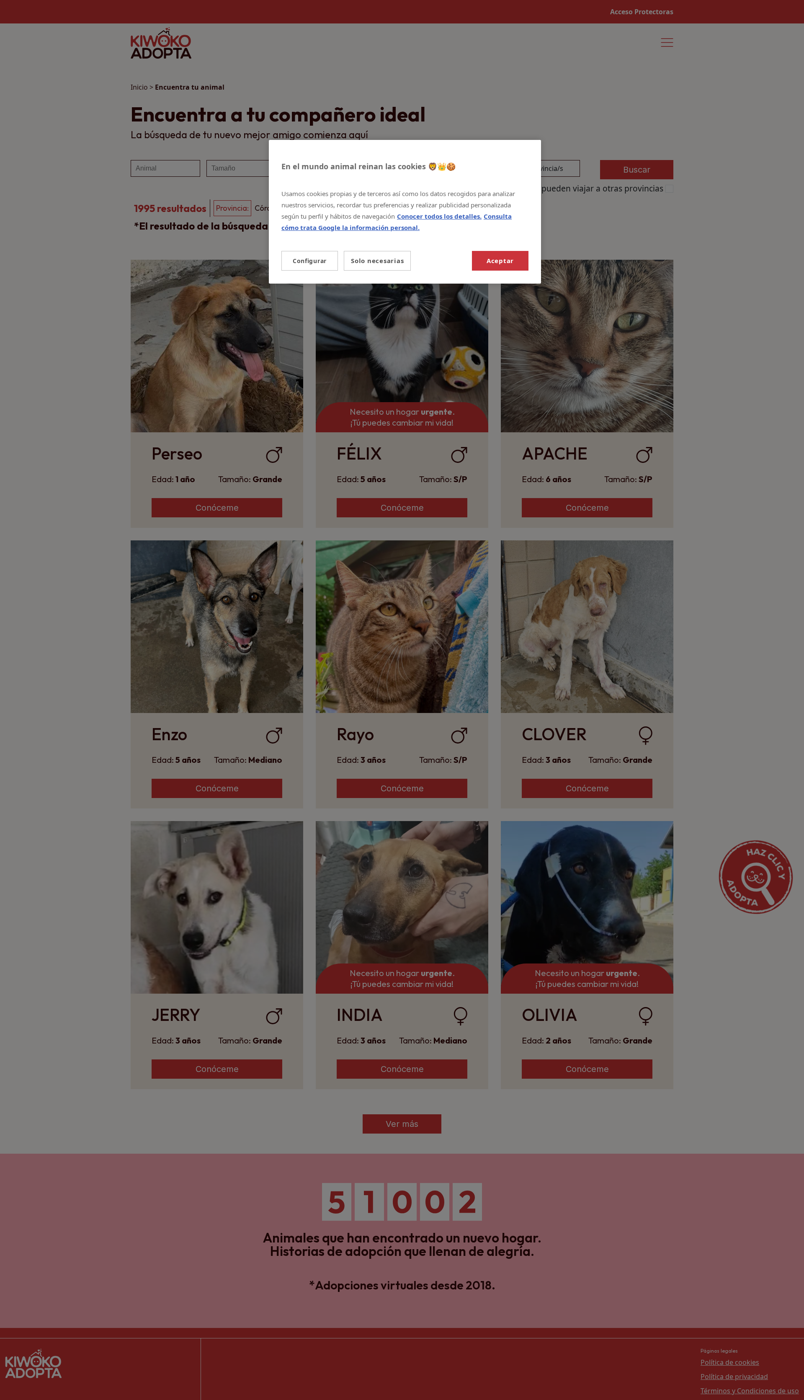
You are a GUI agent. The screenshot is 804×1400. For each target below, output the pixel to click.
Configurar (310, 261)
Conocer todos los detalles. (439, 216)
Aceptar (500, 260)
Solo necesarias (377, 260)
